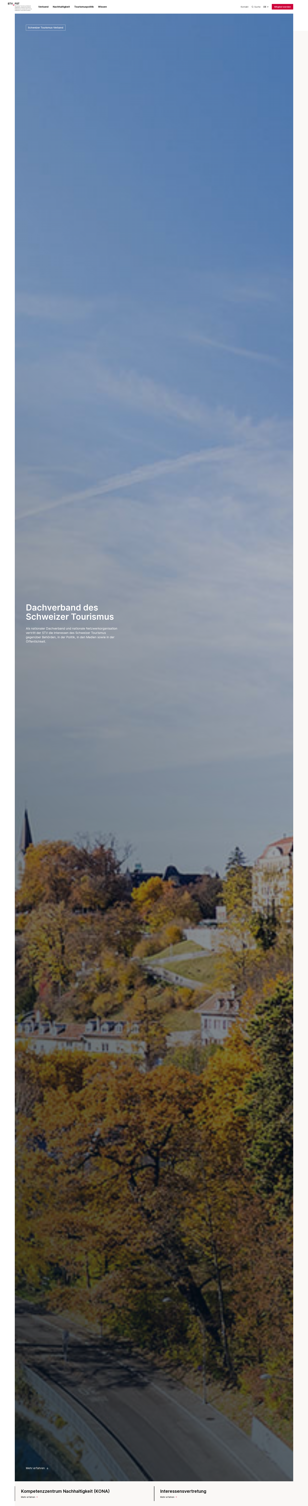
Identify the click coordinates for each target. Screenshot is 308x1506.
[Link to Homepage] (23, 6)
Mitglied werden (282, 7)
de (264, 7)
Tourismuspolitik (84, 6)
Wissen (102, 6)
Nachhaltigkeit (61, 6)
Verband (43, 6)
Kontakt (244, 7)
